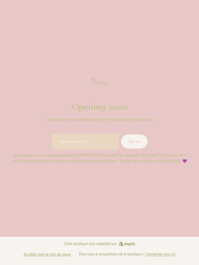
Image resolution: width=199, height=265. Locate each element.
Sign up (134, 141)
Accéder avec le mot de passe (47, 254)
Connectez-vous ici (160, 254)
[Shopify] (127, 243)
